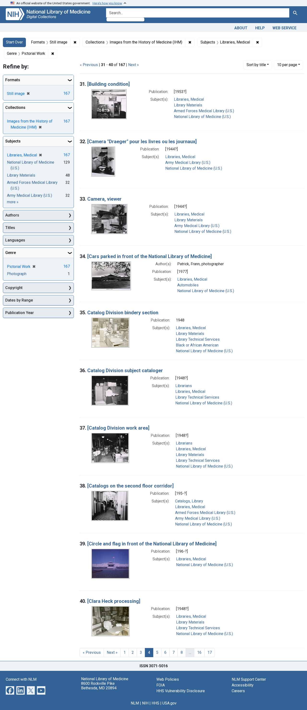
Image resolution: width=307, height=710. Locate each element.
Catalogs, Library (189, 501)
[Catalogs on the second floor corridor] (130, 486)
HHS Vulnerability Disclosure (180, 691)
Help (260, 28)
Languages (15, 240)
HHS (155, 703)
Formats (12, 80)
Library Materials (188, 105)
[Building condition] (108, 84)
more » (12, 202)
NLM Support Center (249, 679)
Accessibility (243, 685)
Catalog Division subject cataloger (125, 370)
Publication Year (19, 312)
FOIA (160, 685)
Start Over (14, 42)
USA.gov (169, 703)
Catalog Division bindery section (122, 312)
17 (209, 652)
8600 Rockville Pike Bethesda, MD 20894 (99, 685)
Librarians (183, 385)
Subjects (13, 141)
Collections (15, 107)
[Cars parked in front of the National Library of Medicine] (149, 256)
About (241, 28)
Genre (10, 252)
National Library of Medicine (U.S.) (202, 116)
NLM (135, 703)
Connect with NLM (21, 679)
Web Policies (167, 679)
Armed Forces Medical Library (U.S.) (204, 111)
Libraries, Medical (189, 99)
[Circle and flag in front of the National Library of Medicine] (152, 544)
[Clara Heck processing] (113, 601)
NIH (145, 703)
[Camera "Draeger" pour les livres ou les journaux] (142, 141)
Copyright (14, 287)
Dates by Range (19, 300)
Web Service (284, 28)
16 (199, 652)
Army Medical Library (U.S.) (187, 162)
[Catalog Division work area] (118, 428)
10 (287, 64)
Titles (10, 227)
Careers (238, 691)
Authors (12, 215)
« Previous (89, 64)
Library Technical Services (198, 339)
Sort (256, 64)
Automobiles (188, 285)
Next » (133, 64)
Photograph (16, 274)
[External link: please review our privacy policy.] (10, 690)
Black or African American (197, 345)
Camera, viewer (104, 199)
